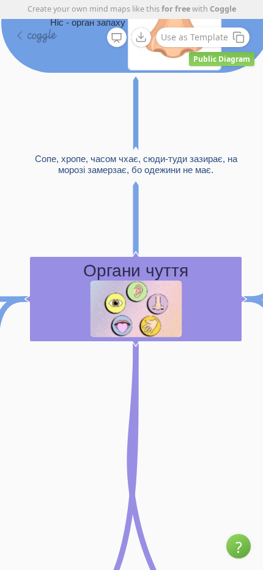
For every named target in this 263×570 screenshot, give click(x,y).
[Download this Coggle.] (141, 37)
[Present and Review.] (117, 38)
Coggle (223, 9)
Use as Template (194, 37)
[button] (238, 546)
